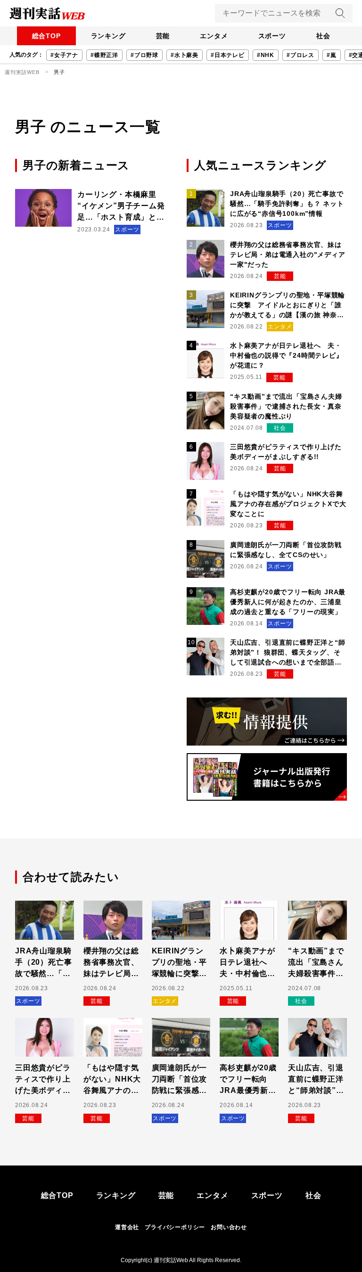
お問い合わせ (229, 1227)
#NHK (265, 55)
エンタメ (214, 36)
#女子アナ (64, 55)
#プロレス (300, 55)
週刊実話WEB (22, 72)
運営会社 (127, 1227)
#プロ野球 (144, 55)
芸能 (163, 36)
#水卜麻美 (184, 55)
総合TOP (46, 36)
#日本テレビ (228, 55)
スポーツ (272, 36)
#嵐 (332, 55)
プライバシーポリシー (175, 1227)
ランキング (108, 36)
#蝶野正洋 (104, 55)
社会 (323, 36)
